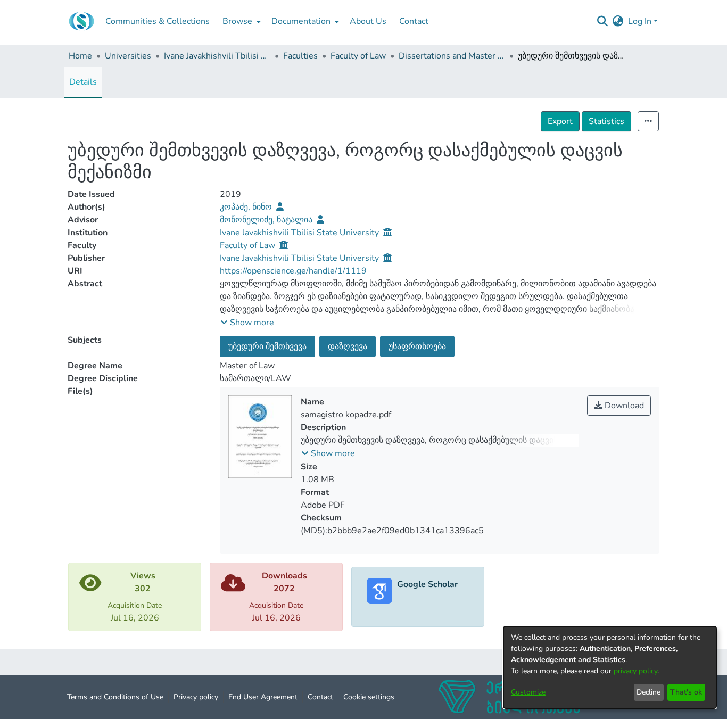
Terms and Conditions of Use (115, 697)
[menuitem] (240, 21)
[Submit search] (602, 21)
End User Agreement (263, 697)
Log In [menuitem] (639, 21)
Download (623, 405)
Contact (320, 697)
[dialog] (609, 667)
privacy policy (635, 671)
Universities (128, 56)
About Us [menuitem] (368, 21)
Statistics (606, 121)
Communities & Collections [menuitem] (157, 21)
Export (560, 121)
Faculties (300, 56)
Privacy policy (196, 697)
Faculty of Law (358, 56)
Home (80, 56)
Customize (528, 692)
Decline (648, 692)
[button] (247, 322)
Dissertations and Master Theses (452, 56)
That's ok (686, 692)
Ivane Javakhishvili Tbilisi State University (217, 56)
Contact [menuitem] (413, 21)
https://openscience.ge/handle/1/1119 (293, 271)
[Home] (81, 21)
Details (83, 82)
